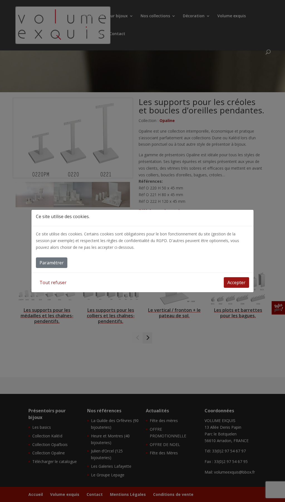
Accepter (236, 282)
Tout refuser (53, 282)
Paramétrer (52, 263)
